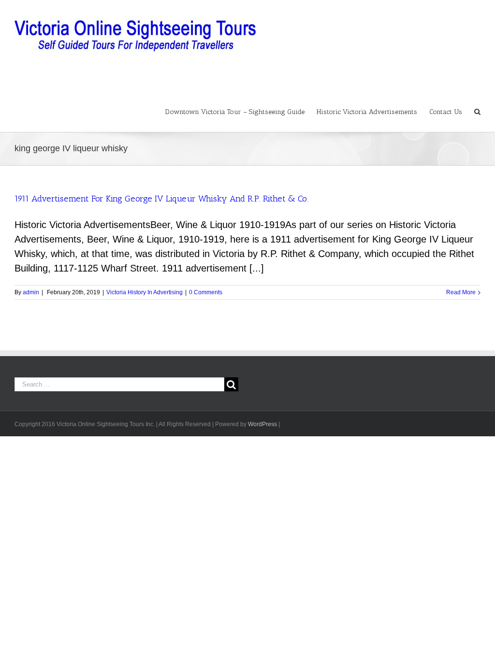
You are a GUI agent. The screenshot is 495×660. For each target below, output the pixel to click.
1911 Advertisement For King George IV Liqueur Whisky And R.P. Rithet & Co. (161, 198)
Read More (461, 292)
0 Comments (205, 292)
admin (31, 292)
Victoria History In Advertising (144, 292)
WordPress (262, 424)
